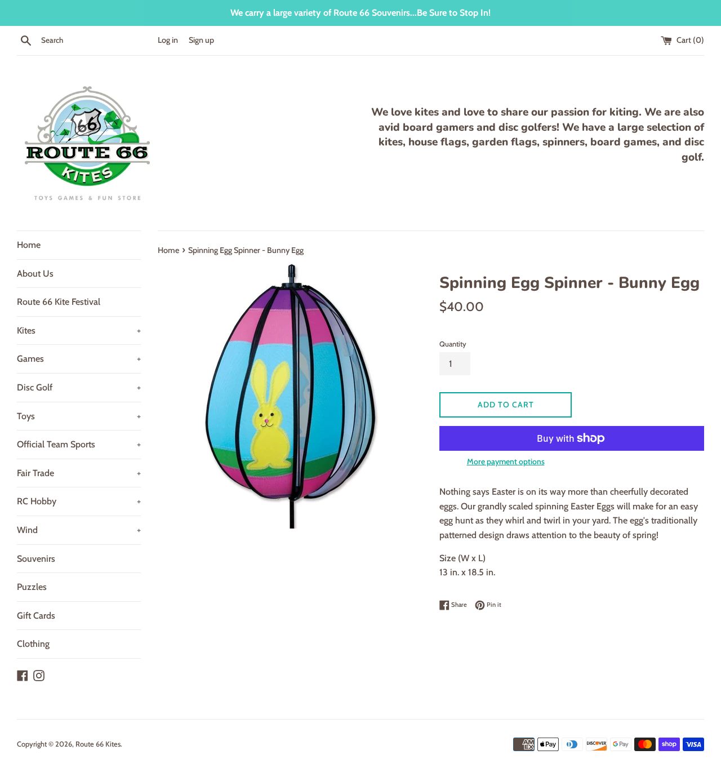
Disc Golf (79, 387)
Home (29, 244)
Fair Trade (79, 473)
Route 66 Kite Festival (58, 301)
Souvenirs (36, 558)
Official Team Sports (79, 444)
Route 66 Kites (98, 744)
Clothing (33, 643)
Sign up (201, 40)
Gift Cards (36, 615)
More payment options (506, 461)
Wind (79, 530)
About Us (35, 273)
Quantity (452, 344)
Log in (168, 40)
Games (79, 358)
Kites (79, 330)
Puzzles (32, 586)
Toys (79, 416)
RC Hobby (79, 501)
